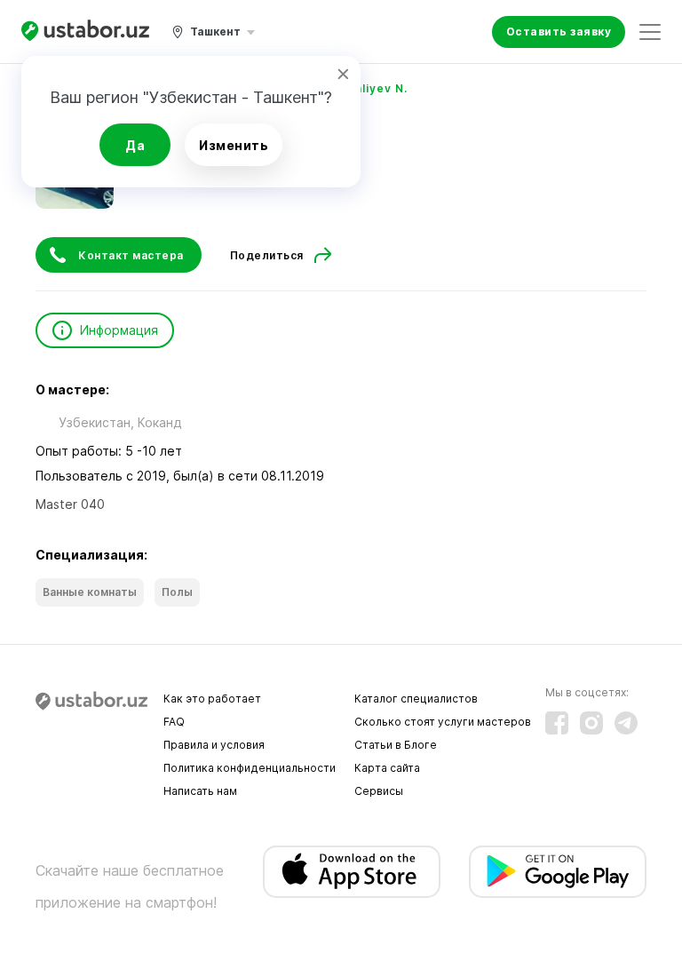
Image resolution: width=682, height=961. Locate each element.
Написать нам (200, 791)
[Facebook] (556, 723)
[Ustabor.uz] (85, 31)
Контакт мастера (131, 255)
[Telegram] (626, 723)
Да (135, 145)
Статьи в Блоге (395, 744)
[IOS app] (351, 872)
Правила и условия (214, 744)
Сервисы (378, 791)
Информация (119, 330)
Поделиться (267, 255)
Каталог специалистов (416, 698)
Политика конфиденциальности (249, 767)
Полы (177, 592)
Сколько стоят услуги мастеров (442, 721)
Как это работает (212, 698)
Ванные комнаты (90, 592)
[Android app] (557, 872)
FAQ (174, 721)
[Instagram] (591, 723)
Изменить (233, 145)
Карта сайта (387, 767)
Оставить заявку (559, 31)
